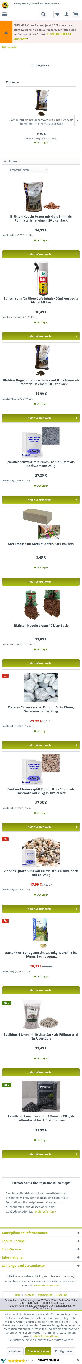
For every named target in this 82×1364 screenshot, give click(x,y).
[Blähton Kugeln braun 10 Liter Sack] (41, 605)
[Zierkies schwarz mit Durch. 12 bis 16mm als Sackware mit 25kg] (41, 442)
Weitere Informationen (46, 1285)
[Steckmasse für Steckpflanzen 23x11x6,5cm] (41, 524)
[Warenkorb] (76, 14)
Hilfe (17, 1295)
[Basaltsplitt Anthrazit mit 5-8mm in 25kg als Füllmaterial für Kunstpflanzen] (41, 1096)
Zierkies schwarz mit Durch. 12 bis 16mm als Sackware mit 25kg (41, 464)
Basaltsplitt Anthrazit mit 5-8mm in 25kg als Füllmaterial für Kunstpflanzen (41, 1118)
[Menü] (5, 14)
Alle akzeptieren (38, 1351)
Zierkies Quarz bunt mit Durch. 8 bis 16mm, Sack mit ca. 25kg (41, 873)
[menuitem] (5, 14)
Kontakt (29, 1295)
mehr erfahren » (45, 1211)
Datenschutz (45, 1295)
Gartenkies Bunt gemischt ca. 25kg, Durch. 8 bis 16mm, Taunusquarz (41, 955)
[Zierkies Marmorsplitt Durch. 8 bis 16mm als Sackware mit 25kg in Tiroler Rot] (41, 769)
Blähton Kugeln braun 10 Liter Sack (41, 626)
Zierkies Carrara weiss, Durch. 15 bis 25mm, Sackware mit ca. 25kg (41, 709)
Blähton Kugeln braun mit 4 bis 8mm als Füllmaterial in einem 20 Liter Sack (41, 218)
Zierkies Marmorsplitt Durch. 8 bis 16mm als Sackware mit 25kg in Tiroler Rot (41, 791)
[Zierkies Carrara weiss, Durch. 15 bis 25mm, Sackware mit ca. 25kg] (41, 687)
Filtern (12, 161)
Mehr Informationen (46, 1336)
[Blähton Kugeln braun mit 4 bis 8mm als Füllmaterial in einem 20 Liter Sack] (41, 196)
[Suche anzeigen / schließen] (43, 14)
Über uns (61, 1295)
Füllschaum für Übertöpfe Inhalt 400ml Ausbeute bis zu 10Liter (41, 300)
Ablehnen (15, 1351)
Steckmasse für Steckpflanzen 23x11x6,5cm (41, 544)
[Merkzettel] (57, 14)
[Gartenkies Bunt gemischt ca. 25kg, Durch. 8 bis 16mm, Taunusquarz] (41, 932)
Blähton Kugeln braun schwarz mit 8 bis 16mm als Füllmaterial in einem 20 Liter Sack (41, 121)
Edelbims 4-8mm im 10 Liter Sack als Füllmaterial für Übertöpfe (41, 1037)
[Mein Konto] (66, 14)
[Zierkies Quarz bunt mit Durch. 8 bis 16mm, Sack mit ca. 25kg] (41, 851)
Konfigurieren (64, 1351)
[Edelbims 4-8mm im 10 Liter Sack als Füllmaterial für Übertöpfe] (41, 1014)
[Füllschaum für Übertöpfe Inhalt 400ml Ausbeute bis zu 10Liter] (41, 278)
